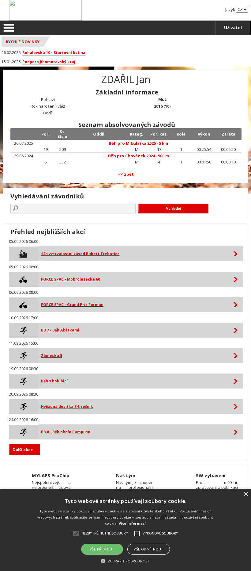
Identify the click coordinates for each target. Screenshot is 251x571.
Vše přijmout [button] (102, 549)
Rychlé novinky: (23, 41)
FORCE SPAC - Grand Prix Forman (72, 304)
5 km (163, 143)
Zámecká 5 (51, 355)
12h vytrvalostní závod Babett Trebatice (80, 253)
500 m (163, 156)
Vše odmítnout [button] (148, 549)
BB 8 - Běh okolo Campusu (65, 432)
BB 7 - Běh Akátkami (60, 330)
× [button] (245, 494)
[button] (125, 561)
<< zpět (126, 174)
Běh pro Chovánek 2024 (131, 156)
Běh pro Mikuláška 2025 (132, 143)
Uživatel (233, 27)
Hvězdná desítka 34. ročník (67, 406)
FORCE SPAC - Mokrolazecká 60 (70, 279)
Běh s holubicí (54, 381)
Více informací (132, 523)
